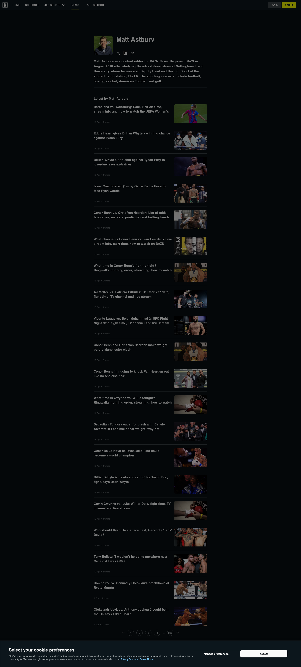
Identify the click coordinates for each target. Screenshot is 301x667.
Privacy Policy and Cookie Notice (137, 659)
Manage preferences (216, 654)
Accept (263, 654)
